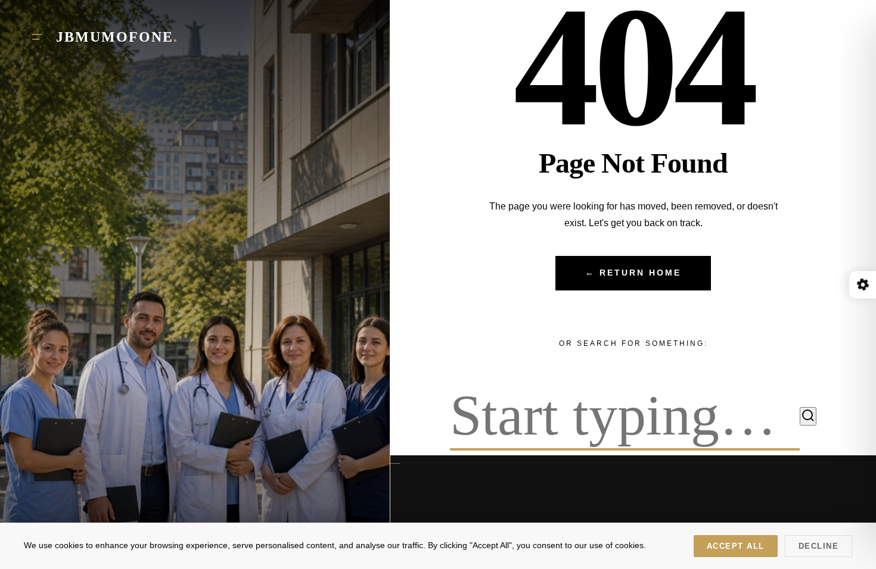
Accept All (736, 546)
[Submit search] (808, 416)
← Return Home (633, 272)
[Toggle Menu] (37, 37)
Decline (819, 546)
